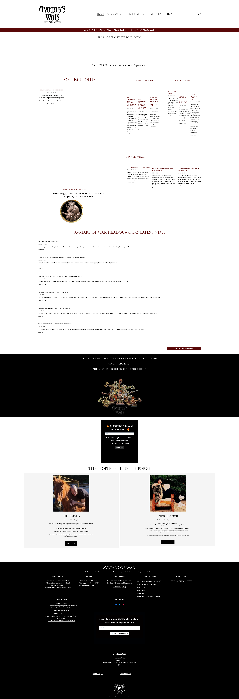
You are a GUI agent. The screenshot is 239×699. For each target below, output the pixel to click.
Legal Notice (125, 673)
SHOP (169, 14)
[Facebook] (116, 604)
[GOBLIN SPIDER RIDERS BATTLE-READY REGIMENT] (189, 165)
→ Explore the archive (61, 610)
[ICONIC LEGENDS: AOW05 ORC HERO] (195, 89)
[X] (119, 604)
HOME (100, 14)
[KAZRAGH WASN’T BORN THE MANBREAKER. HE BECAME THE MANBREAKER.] (77, 254)
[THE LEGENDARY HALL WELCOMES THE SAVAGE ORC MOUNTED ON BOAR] (143, 91)
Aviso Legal (98, 673)
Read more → (51, 103)
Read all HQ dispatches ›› (184, 348)
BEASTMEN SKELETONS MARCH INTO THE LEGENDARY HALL (154, 102)
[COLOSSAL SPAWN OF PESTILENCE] (51, 87)
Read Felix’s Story (71, 543)
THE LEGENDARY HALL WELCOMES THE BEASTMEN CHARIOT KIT (132, 102)
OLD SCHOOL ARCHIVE (172, 92)
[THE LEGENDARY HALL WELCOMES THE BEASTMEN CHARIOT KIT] (132, 91)
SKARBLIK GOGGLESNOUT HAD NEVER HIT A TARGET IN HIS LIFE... (60, 276)
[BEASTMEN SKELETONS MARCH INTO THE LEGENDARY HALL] (155, 91)
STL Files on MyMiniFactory (147, 584)
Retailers (140, 593)
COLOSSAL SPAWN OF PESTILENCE (51, 90)
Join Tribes (141, 590)
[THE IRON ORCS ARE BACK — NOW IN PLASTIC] (99, 289)
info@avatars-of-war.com (88, 585)
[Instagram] (123, 604)
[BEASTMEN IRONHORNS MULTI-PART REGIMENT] (164, 165)
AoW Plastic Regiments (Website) (149, 581)
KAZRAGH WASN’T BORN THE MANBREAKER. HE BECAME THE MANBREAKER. (63, 257)
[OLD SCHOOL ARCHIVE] (173, 87)
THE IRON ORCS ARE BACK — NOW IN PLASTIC (53, 292)
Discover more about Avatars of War (58, 587)
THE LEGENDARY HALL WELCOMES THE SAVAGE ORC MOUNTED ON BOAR (143, 104)
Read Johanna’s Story (168, 541)
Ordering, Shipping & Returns (181, 581)
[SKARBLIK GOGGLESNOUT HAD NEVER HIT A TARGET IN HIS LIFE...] (83, 273)
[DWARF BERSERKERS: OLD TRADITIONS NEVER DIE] (184, 90)
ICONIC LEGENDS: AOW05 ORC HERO (194, 97)
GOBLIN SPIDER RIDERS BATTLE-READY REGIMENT (188, 169)
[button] (116, 84)
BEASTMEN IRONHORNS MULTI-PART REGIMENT (162, 169)
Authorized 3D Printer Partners (148, 596)
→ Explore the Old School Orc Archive (61, 621)
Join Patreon (141, 587)
